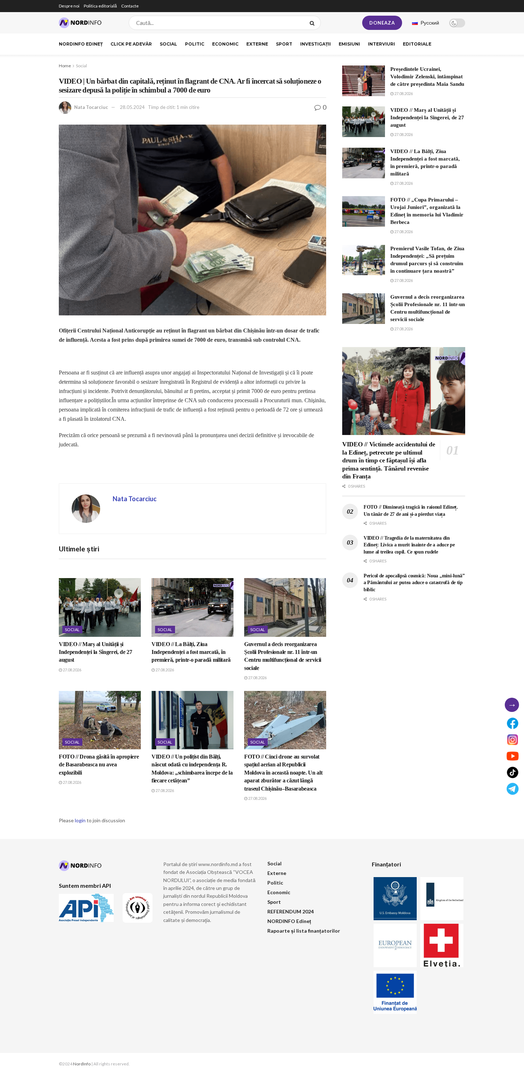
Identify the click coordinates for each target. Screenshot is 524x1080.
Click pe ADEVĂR (131, 44)
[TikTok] (512, 772)
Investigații (315, 44)
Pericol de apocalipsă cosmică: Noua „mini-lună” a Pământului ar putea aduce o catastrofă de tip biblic (414, 582)
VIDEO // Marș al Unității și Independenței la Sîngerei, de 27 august (95, 652)
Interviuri (381, 44)
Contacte (130, 6)
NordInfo (82, 1063)
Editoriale (417, 44)
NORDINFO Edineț (81, 44)
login (80, 820)
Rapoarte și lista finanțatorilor (303, 931)
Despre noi (69, 6)
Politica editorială (100, 6)
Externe (257, 44)
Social (168, 44)
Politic (194, 44)
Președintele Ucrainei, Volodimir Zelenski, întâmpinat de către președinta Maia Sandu (427, 76)
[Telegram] (512, 789)
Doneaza (382, 23)
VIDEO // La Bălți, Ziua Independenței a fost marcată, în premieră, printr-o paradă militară (191, 652)
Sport (284, 44)
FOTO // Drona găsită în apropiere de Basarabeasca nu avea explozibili (99, 765)
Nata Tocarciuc (91, 107)
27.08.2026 (71, 669)
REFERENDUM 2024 (290, 911)
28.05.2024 (132, 107)
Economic (225, 44)
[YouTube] (512, 756)
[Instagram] (512, 740)
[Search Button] (313, 23)
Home (65, 65)
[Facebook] (512, 723)
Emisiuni (349, 44)
